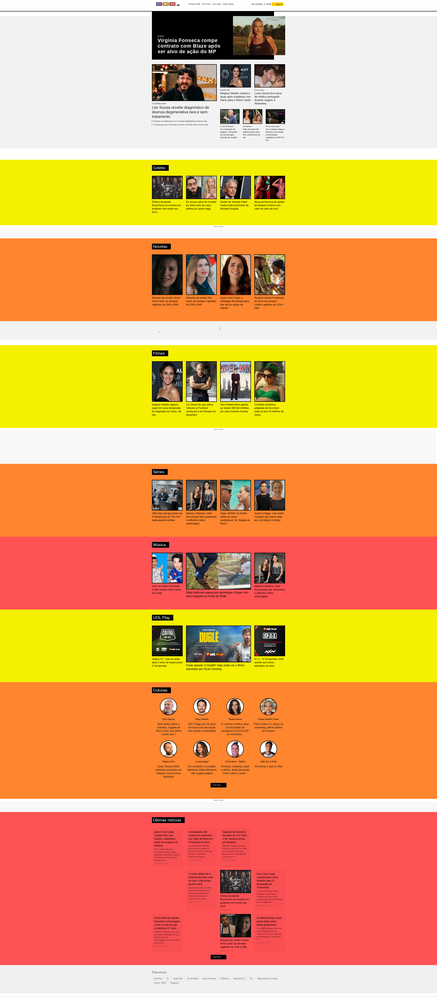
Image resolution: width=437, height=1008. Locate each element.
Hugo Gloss (178, 978)
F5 (167, 978)
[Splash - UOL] (165, 4)
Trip (251, 978)
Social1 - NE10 (160, 983)
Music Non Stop (209, 978)
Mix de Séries (192, 978)
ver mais (217, 785)
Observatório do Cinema (267, 978)
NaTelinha (224, 978)
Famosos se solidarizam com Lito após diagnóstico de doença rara (180, 121)
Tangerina (174, 983)
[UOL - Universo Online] (178, 5)
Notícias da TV (239, 978)
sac (253, 4)
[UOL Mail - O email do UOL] (258, 4)
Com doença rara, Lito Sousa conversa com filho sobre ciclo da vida (180, 125)
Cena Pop (158, 978)
